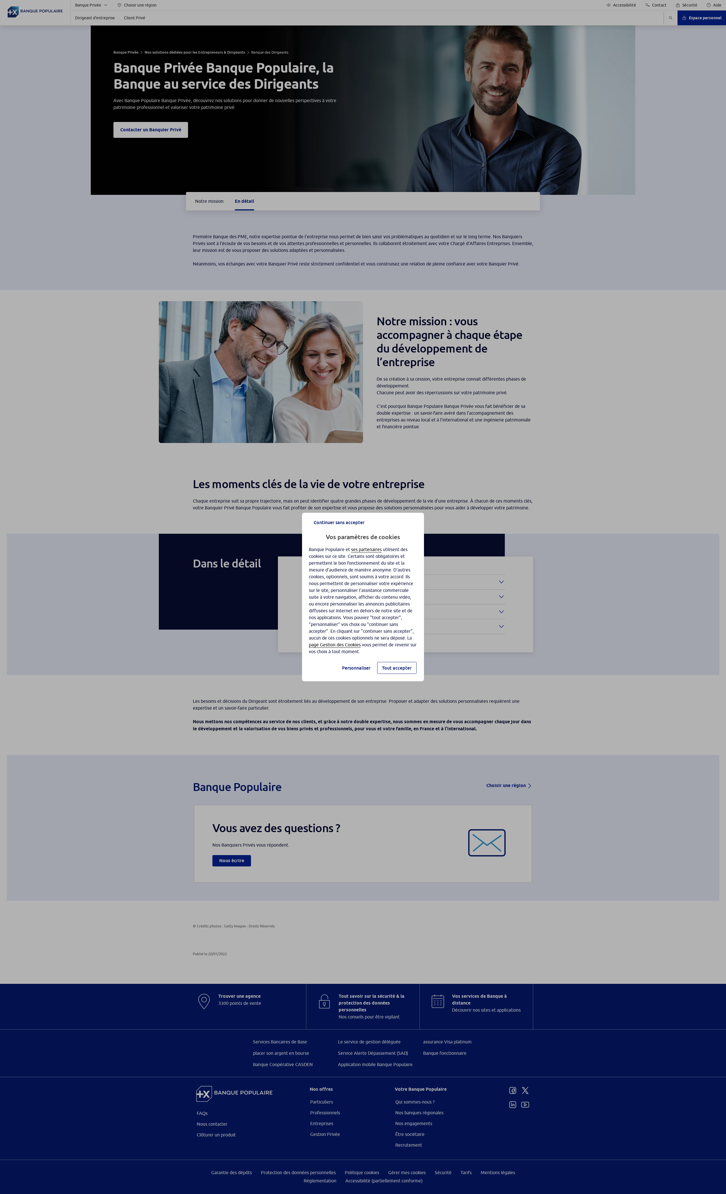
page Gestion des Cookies (335, 644)
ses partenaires (366, 549)
